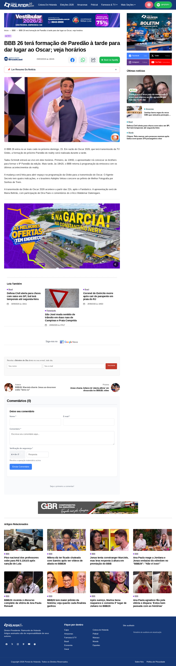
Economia (68, 645)
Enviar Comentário (20, 466)
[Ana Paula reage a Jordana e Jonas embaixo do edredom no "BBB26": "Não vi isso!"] (152, 540)
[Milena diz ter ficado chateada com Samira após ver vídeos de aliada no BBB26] (66, 540)
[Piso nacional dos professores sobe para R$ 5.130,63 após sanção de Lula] (23, 540)
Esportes (96, 645)
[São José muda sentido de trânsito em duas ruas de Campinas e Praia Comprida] (62, 298)
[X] (12, 644)
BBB (14, 30)
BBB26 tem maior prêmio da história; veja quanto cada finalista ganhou (66, 603)
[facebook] (6, 644)
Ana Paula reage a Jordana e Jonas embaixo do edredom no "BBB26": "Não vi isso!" (150, 560)
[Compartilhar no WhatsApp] (83, 60)
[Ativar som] (116, 264)
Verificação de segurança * (21, 448)
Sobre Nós (139, 662)
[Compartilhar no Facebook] (72, 60)
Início (6, 30)
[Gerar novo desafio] (22, 454)
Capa (66, 630)
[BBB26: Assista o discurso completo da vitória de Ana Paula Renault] (23, 582)
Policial (95, 634)
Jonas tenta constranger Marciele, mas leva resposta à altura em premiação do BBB (109, 560)
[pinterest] (23, 644)
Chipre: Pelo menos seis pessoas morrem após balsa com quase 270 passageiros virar (148, 137)
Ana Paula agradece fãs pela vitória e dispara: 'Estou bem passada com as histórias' (149, 603)
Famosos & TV (70, 637)
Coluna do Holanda (100, 630)
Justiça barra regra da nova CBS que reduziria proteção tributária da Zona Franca (156, 113)
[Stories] (149, 5)
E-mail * (66, 416)
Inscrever (111, 365)
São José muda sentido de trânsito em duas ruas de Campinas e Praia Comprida (61, 317)
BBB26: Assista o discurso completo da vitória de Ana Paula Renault (22, 603)
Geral (66, 649)
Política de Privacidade (156, 662)
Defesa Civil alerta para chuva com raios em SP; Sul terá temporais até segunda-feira (23, 296)
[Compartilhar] (93, 60)
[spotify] (34, 644)
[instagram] (17, 644)
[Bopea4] (19, 5)
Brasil (66, 641)
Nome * (13, 416)
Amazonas (68, 634)
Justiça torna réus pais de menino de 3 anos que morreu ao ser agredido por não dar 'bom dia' (148, 97)
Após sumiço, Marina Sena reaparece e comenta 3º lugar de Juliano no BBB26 (108, 603)
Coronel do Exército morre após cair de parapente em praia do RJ (98, 296)
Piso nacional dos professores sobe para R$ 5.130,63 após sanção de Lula (21, 560)
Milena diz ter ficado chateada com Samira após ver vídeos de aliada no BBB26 (65, 560)
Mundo (95, 641)
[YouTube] (29, 644)
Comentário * (15, 429)
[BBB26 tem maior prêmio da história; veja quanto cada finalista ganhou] (66, 582)
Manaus (96, 637)
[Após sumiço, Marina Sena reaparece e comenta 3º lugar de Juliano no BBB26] (109, 582)
